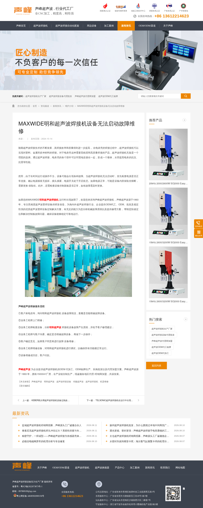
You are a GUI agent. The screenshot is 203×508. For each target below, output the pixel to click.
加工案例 (109, 25)
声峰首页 (21, 25)
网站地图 (180, 467)
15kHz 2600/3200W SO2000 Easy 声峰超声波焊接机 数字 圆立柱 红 (168, 301)
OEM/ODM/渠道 (147, 25)
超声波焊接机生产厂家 (35, 96)
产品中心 (119, 467)
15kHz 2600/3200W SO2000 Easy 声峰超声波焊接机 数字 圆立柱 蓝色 (168, 242)
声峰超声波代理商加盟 (85, 96)
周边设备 (91, 25)
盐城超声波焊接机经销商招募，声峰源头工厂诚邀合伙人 (51, 425)
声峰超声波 (37, 381)
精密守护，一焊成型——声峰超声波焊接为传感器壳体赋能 (51, 436)
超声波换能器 (102, 467)
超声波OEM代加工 (160, 353)
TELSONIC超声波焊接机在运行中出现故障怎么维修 (115, 400)
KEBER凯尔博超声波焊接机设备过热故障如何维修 (51, 400)
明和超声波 (49, 381)
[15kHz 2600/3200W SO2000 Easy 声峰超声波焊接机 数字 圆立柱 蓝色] (168, 213)
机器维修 (104, 381)
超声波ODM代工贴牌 (108, 96)
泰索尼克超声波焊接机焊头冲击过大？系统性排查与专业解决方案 (51, 430)
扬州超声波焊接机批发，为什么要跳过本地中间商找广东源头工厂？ (139, 425)
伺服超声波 (78, 381)
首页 (35, 105)
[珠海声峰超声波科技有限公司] (23, 467)
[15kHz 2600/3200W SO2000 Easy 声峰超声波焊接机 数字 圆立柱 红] (168, 272)
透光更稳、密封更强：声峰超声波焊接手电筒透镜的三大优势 (139, 430)
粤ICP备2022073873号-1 (31, 486)
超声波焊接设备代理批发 (60, 96)
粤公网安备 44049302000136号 (30, 496)
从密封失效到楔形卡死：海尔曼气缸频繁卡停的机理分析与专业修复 (139, 441)
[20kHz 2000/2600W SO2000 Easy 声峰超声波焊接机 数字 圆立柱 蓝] (168, 154)
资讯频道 (45, 105)
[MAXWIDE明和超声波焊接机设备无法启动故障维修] (23, 10)
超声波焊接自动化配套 (67, 25)
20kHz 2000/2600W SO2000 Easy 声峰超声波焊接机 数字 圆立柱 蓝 (168, 183)
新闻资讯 (126, 25)
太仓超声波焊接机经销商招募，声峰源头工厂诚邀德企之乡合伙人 (139, 436)
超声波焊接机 (40, 25)
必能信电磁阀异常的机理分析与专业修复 (43, 441)
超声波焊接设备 (64, 381)
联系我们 (165, 467)
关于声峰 (168, 25)
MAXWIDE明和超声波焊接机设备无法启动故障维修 (101, 105)
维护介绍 (69, 105)
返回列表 (156, 365)
